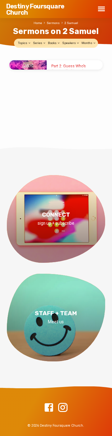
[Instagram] (62, 407)
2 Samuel (71, 23)
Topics (23, 43)
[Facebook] (48, 407)
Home (38, 23)
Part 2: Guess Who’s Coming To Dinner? (68, 68)
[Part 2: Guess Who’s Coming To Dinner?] (28, 65)
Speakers (69, 43)
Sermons (53, 23)
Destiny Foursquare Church (35, 9)
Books (52, 43)
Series (38, 43)
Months (87, 43)
